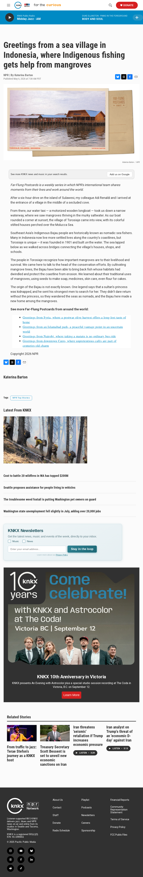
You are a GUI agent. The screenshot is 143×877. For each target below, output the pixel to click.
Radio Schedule (61, 830)
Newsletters (88, 815)
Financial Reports (119, 800)
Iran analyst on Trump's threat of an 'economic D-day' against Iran (119, 733)
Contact (57, 807)
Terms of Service (119, 819)
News (30, 541)
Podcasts (86, 807)
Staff (56, 815)
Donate (128, 5)
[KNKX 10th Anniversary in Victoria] (71, 618)
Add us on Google (120, 174)
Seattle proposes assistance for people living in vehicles (39, 487)
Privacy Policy (62, 555)
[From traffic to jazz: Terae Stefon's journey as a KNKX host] (22, 733)
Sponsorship (88, 830)
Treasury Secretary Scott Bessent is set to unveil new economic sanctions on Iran (54, 756)
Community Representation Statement (118, 810)
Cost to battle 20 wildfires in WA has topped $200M (35, 476)
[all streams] (138, 17)
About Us (58, 800)
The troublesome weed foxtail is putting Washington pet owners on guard (49, 499)
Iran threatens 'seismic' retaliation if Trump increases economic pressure (88, 736)
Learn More (71, 695)
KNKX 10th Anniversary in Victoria (71, 676)
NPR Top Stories (21, 398)
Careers (85, 823)
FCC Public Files (118, 834)
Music (15, 541)
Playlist (85, 800)
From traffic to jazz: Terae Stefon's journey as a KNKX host (22, 753)
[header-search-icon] (110, 5)
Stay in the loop (82, 549)
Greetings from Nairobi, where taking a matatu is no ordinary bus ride (69, 336)
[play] (9, 17)
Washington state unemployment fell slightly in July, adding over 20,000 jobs (52, 511)
